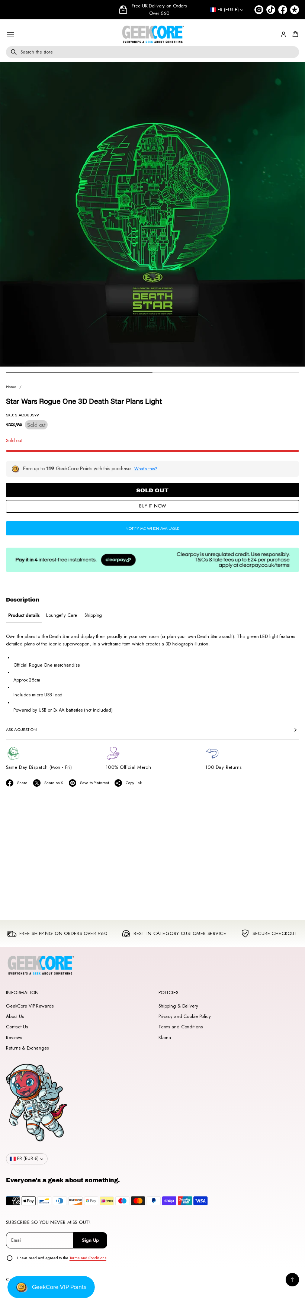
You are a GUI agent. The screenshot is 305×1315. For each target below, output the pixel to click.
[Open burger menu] (10, 34)
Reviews (14, 1037)
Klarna (164, 1037)
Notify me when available (152, 528)
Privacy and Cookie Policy (184, 1016)
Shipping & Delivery (178, 1006)
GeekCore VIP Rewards (29, 1006)
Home (11, 387)
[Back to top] (292, 1279)
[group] (24, 615)
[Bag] (294, 34)
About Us (15, 1016)
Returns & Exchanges (27, 1048)
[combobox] (152, 52)
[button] (294, 34)
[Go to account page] (283, 34)
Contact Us (17, 1027)
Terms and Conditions (180, 1027)
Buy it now (152, 506)
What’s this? (146, 468)
